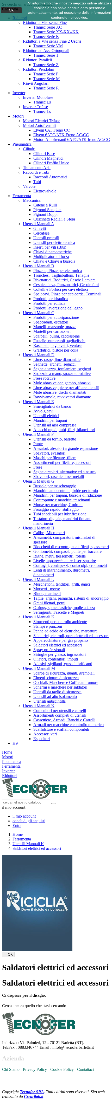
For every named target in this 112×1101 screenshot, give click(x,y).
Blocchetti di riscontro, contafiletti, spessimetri (71, 547)
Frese (37, 467)
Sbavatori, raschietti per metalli (58, 476)
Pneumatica (22, 144)
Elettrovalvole (44, 191)
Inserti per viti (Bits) (49, 247)
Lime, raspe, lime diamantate (56, 359)
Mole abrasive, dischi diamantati (59, 392)
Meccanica (32, 200)
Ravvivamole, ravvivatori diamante (62, 397)
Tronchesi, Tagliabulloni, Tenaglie (61, 275)
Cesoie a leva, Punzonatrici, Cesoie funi (66, 284)
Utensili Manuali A (38, 224)
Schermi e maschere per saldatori (60, 687)
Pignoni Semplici (47, 210)
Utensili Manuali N (38, 706)
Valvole (29, 186)
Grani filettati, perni (49, 603)
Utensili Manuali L (38, 579)
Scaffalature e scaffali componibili (61, 729)
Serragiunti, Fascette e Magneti (58, 612)
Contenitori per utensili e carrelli (59, 710)
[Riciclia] (37, 949)
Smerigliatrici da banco (52, 406)
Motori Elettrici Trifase (41, 121)
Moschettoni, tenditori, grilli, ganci (61, 584)
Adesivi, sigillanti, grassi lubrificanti (62, 664)
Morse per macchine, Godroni (58, 504)
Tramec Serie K (46, 36)
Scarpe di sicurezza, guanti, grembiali (64, 673)
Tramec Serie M (46, 78)
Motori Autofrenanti (39, 125)
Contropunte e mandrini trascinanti (61, 500)
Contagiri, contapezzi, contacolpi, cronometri (70, 565)
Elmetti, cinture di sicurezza (56, 678)
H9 (15, 743)
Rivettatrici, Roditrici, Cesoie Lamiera (64, 280)
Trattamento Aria (37, 167)
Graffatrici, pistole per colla (55, 350)
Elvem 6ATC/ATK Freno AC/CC (61, 135)
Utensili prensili (46, 238)
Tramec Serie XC (47, 27)
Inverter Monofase (38, 97)
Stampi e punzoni (47, 626)
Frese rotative (44, 378)
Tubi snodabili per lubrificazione (59, 514)
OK (8, 954)
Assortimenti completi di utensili (59, 715)
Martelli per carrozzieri (52, 331)
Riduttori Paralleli (37, 60)
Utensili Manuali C (38, 312)
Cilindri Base (44, 153)
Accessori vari (45, 734)
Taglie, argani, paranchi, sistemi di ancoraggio (71, 598)
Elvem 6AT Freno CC (51, 130)
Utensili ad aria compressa (54, 425)
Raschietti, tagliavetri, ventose (57, 345)
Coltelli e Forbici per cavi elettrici (60, 289)
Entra (17, 825)
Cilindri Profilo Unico (51, 163)
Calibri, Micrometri (49, 532)
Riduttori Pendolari (38, 69)
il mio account (24, 816)
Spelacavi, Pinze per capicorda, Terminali (67, 294)
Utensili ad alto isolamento (55, 696)
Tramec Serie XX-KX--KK (56, 32)
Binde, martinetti (47, 593)
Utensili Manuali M (39, 668)
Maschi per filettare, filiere (54, 458)
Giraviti (39, 228)
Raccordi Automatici (50, 177)
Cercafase (41, 233)
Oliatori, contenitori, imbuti (55, 659)
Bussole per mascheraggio (54, 486)
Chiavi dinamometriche (52, 252)
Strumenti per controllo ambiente (60, 621)
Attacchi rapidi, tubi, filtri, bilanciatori (64, 430)
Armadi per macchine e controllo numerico (68, 724)
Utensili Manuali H (38, 528)
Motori (18, 116)
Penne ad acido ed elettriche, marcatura (65, 631)
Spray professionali (49, 649)
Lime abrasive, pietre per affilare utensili (66, 387)
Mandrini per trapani (50, 420)
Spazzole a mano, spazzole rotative (62, 373)
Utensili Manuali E (38, 401)
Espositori (41, 738)
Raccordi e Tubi (36, 172)
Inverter (19, 92)
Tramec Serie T (46, 55)
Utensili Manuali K (38, 617)
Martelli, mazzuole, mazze (54, 327)
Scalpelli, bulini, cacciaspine (56, 336)
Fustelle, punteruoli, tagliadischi (59, 341)
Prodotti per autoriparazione (56, 317)
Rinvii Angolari (35, 83)
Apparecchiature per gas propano (60, 640)
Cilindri (29, 149)
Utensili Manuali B (38, 266)
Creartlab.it (33, 1096)
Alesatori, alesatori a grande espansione (65, 448)
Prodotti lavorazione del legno (58, 308)
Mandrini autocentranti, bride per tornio (65, 490)
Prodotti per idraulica (50, 298)
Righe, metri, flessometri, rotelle (59, 556)
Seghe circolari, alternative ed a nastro (64, 472)
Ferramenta (22, 195)
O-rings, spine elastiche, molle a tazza (64, 607)
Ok (11, 10)
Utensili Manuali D (38, 355)
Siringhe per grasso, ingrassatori (59, 654)
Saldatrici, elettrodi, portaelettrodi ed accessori (71, 635)
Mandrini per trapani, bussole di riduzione (67, 495)
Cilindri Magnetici (48, 158)
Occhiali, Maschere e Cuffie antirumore (65, 682)
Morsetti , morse (46, 589)
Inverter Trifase (35, 107)
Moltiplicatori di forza (51, 256)
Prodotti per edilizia (49, 303)
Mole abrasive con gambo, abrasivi (62, 383)
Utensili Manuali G (38, 481)
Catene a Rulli (45, 205)
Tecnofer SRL (32, 1092)
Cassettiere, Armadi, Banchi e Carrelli (64, 720)
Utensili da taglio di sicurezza (57, 692)
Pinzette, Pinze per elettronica (57, 270)
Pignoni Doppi (45, 214)
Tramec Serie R (46, 88)
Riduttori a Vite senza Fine (45, 22)
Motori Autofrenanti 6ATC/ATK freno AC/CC (71, 139)
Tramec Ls (42, 102)
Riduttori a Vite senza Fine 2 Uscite (52, 41)
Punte (38, 444)
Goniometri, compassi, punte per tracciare (67, 551)
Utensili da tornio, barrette (54, 439)
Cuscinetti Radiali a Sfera (54, 219)
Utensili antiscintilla (49, 701)
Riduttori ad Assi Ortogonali (46, 50)
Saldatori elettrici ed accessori (57, 645)
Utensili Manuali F (38, 434)
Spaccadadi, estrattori (50, 322)
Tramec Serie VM (48, 46)
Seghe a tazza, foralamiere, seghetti (62, 369)
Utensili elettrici (46, 415)
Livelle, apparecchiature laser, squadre (64, 561)
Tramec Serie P (45, 74)
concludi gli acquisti (29, 821)
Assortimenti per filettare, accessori (62, 462)
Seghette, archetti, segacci (54, 364)
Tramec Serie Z (46, 64)
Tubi (37, 181)
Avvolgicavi (43, 411)
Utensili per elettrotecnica (54, 242)
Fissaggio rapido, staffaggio (56, 509)
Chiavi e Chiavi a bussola (54, 261)
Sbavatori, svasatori (49, 453)
